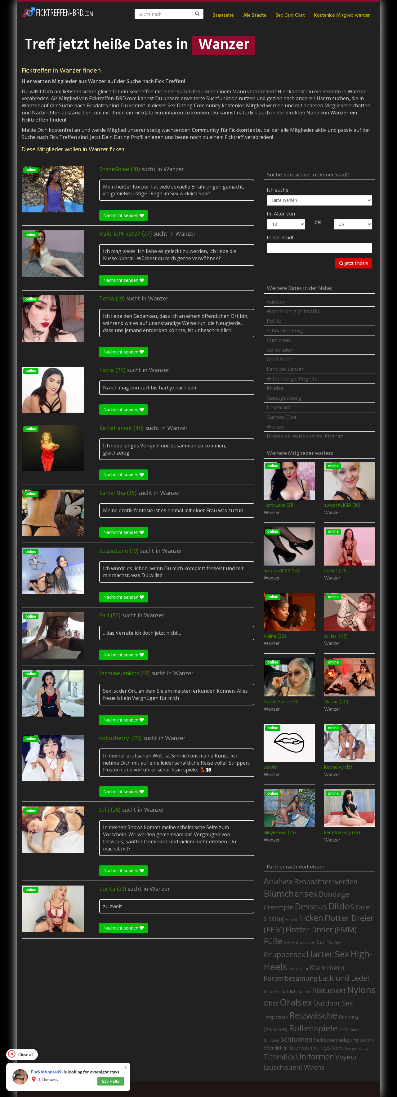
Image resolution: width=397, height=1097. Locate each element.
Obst (271, 1003)
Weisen (275, 426)
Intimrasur (298, 968)
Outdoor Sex (333, 1002)
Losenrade (279, 407)
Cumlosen (278, 340)
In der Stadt (280, 237)
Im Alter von (281, 213)
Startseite (223, 15)
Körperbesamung (290, 978)
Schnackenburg (285, 330)
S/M (343, 1029)
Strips (338, 1048)
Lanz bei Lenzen (286, 369)
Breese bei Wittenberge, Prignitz (305, 436)
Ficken (311, 917)
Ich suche (277, 189)
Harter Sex (327, 954)
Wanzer (173, 169)
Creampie (278, 907)
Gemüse (329, 941)
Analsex (278, 881)
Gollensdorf (280, 349)
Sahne (354, 1030)
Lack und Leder (344, 978)
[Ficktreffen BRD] (57, 15)
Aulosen (276, 301)
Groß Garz (279, 359)
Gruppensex (284, 954)
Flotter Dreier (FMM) (321, 929)
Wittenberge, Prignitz (292, 378)
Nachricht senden (121, 215)
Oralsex (296, 1002)
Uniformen (315, 1056)
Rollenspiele (313, 1028)
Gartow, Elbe (281, 417)
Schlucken (296, 1039)
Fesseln (291, 919)
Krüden (275, 388)
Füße (273, 941)
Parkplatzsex (276, 1017)
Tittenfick (279, 1057)
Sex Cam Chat (290, 15)
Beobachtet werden (326, 881)
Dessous (311, 906)
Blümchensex (291, 893)
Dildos (341, 906)
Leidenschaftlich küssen (288, 991)
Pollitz (274, 321)
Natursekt (329, 990)
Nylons (361, 990)
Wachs (314, 1067)
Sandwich (271, 1040)
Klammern (327, 967)
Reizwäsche (313, 1015)
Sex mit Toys (315, 1047)
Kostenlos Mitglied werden (342, 15)
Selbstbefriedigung (336, 1040)
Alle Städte (254, 15)
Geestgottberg (284, 397)
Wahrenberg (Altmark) (293, 311)
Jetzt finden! (355, 263)
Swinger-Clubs (356, 1048)
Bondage (334, 894)
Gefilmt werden (299, 942)
